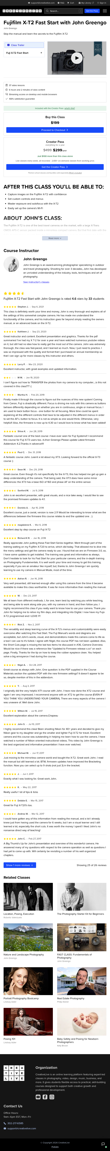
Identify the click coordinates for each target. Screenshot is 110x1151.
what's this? (69, 108)
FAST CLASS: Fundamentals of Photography (74, 956)
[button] (103, 1144)
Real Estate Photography (70, 998)
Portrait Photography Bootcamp (21, 998)
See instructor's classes (36, 282)
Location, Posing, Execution (19, 914)
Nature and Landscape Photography (24, 954)
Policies (55, 1146)
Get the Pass (92, 10)
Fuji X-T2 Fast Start (17, 53)
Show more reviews (18, 865)
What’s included (75, 173)
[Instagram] (51, 1097)
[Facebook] (45, 1097)
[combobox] (63, 11)
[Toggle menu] (104, 11)
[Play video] (77, 58)
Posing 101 (9, 1039)
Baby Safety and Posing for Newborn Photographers (77, 1040)
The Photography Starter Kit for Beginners (80, 914)
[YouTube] (38, 1097)
